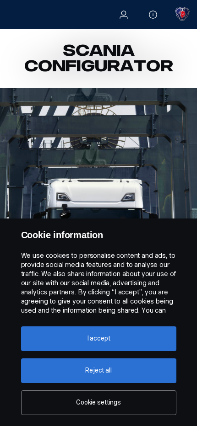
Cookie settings (98, 402)
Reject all (98, 370)
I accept (98, 338)
